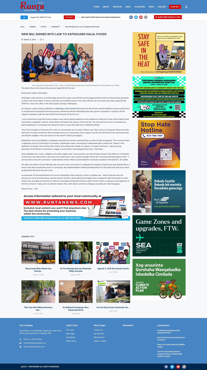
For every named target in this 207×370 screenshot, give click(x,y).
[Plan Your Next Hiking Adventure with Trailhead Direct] (38, 291)
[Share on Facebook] (41, 228)
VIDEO (151, 6)
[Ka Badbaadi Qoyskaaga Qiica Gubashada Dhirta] (76, 291)
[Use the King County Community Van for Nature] (113, 291)
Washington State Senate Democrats (70, 108)
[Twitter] (136, 17)
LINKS (128, 6)
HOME (96, 6)
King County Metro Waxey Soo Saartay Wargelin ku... (101, 17)
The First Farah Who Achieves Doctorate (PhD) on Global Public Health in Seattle (169, 354)
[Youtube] (141, 17)
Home (22, 27)
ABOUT (106, 6)
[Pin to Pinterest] (52, 228)
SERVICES (117, 6)
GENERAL (32, 27)
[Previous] (77, 17)
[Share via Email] (57, 228)
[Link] (145, 17)
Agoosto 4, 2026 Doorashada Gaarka (113, 268)
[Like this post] (35, 228)
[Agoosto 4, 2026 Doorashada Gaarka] (113, 252)
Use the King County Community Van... (113, 307)
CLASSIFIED (139, 6)
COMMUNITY (55, 27)
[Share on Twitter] (46, 228)
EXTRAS (43, 27)
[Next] (79, 17)
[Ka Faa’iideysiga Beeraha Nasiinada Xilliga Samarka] (76, 252)
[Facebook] (131, 17)
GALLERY (162, 6)
